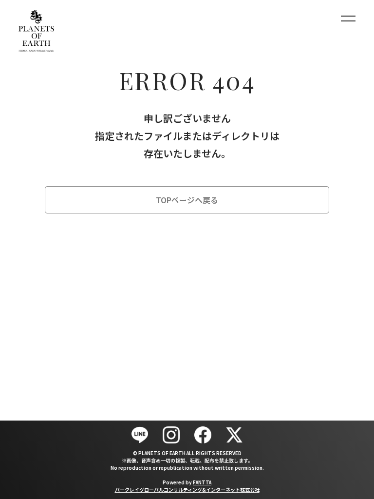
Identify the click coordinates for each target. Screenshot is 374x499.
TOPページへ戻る (187, 200)
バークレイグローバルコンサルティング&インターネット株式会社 (187, 489)
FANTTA (202, 482)
